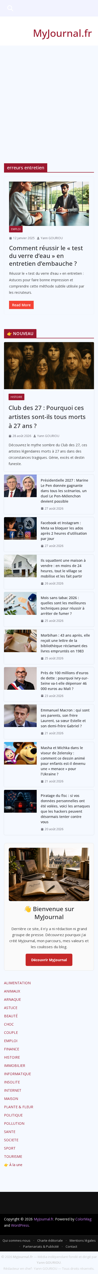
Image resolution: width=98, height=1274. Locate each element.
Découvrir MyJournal (49, 959)
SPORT (10, 1148)
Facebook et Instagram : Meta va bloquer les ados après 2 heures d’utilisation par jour (64, 530)
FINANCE (11, 1049)
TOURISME (13, 1156)
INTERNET (12, 1090)
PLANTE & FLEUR (18, 1106)
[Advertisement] (49, 97)
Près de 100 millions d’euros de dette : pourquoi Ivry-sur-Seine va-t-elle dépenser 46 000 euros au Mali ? (64, 680)
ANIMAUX (12, 991)
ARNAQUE (12, 999)
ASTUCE (10, 1007)
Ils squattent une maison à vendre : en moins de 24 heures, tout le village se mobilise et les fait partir (63, 568)
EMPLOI (16, 229)
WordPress (20, 1225)
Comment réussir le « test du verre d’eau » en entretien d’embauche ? (46, 255)
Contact (71, 1246)
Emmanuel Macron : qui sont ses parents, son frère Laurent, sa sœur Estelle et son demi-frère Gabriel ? (65, 718)
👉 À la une (13, 1164)
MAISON (11, 1098)
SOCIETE (11, 1140)
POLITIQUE (13, 1115)
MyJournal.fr (62, 33)
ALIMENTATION (17, 982)
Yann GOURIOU (52, 238)
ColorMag (83, 1219)
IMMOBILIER (14, 1065)
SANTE (9, 1131)
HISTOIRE (16, 397)
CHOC (9, 1024)
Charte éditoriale (50, 1240)
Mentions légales (83, 1240)
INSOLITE (12, 1082)
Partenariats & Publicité (41, 1246)
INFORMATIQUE (17, 1073)
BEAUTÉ (11, 1016)
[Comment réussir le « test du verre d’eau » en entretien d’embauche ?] (49, 204)
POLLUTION (14, 1123)
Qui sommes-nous (16, 1240)
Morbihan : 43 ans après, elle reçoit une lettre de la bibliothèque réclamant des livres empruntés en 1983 (65, 643)
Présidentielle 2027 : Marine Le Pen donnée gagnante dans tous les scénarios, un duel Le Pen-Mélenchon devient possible (64, 491)
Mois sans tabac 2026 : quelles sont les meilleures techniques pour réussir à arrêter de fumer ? (63, 605)
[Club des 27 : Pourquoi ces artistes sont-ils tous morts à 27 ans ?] (49, 365)
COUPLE (11, 1032)
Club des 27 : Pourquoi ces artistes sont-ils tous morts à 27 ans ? (47, 416)
